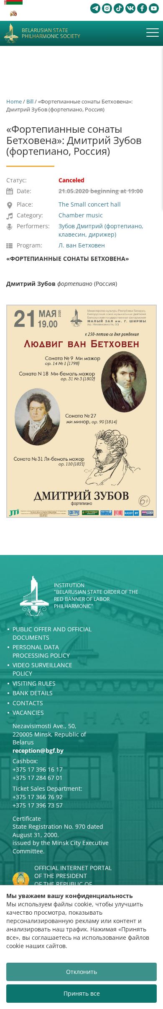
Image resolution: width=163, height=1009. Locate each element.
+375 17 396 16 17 (38, 769)
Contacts (28, 703)
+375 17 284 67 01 (38, 778)
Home (14, 101)
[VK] (130, 8)
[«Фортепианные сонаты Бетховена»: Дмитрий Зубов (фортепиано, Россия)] (81, 411)
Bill (29, 101)
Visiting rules (34, 683)
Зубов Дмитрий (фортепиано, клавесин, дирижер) (101, 230)
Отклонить (81, 972)
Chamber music (81, 215)
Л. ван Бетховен (82, 245)
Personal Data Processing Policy (41, 651)
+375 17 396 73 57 (38, 805)
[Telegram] (95, 8)
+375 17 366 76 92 (38, 797)
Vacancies (28, 712)
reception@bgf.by (38, 750)
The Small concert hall (90, 204)
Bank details (33, 693)
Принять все (82, 993)
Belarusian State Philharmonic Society (51, 34)
